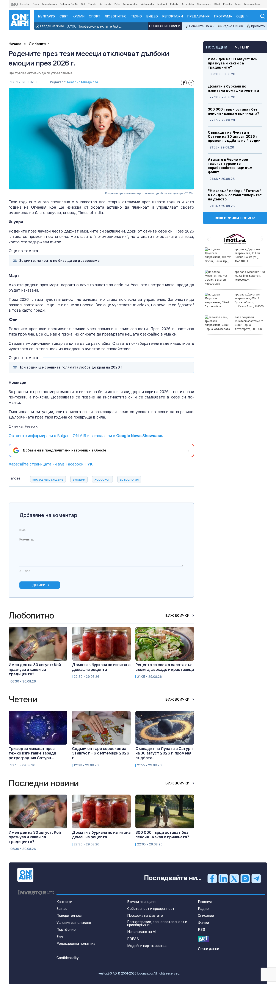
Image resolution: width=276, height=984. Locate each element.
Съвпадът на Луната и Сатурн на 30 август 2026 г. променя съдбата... (164, 753)
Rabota (174, 4)
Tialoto (92, 4)
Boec (238, 4)
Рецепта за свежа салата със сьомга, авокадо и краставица (164, 667)
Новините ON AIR (201, 26)
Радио (203, 908)
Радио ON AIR (232, 26)
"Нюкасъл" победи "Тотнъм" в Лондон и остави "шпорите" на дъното (235, 195)
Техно (136, 16)
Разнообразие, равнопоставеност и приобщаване (157, 923)
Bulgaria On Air (69, 4)
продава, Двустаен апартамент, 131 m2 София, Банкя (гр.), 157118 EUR (247, 255)
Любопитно (116, 16)
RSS (201, 929)
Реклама (205, 901)
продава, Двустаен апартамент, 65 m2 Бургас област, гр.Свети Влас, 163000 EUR (234, 302)
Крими (78, 16)
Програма (223, 16)
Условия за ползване (73, 922)
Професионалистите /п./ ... (94, 26)
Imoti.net (162, 4)
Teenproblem (130, 4)
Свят (64, 16)
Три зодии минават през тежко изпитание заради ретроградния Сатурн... (32, 753)
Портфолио (66, 929)
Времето (257, 26)
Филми (203, 922)
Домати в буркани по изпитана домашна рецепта (233, 88)
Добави (38, 585)
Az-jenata (105, 4)
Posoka (227, 4)
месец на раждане (48, 479)
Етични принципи (141, 901)
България (46, 16)
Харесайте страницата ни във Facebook (51, 464)
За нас (61, 908)
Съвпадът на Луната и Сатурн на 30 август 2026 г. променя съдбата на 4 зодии (234, 136)
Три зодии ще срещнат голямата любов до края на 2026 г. (71, 367)
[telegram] (256, 878)
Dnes (36, 4)
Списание (206, 915)
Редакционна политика (75, 943)
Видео (152, 16)
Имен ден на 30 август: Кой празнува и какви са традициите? (232, 63)
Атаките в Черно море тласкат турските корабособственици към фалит (230, 166)
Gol (83, 4)
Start (217, 4)
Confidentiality (67, 957)
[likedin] (223, 878)
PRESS (133, 938)
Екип (60, 936)
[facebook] (212, 878)
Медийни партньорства (146, 945)
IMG (14, 4)
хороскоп (102, 479)
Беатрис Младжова (82, 82)
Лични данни (208, 948)
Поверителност (69, 915)
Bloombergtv (49, 4)
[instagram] (245, 878)
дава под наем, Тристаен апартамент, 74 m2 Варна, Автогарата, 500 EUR (249, 323)
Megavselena (252, 4)
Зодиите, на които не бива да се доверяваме (59, 261)
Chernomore (204, 4)
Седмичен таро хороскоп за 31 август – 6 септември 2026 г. (100, 753)
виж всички (177, 615)
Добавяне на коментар (48, 515)
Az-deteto (188, 4)
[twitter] (234, 878)
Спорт (94, 16)
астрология (129, 479)
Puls (117, 4)
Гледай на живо (51, 26)
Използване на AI (141, 931)
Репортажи (172, 16)
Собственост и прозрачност (150, 908)
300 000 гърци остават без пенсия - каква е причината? (233, 111)
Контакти (64, 901)
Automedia (147, 4)
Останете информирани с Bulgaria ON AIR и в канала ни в (86, 435)
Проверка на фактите (145, 915)
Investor (25, 4)
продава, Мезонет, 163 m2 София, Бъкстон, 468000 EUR (250, 275)
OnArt (203, 939)
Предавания (198, 16)
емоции (79, 479)
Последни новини (164, 26)
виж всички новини (235, 218)
